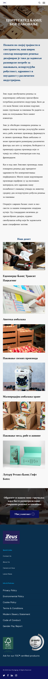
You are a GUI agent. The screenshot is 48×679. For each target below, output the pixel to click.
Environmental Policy (13, 596)
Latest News (7, 574)
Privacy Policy (10, 590)
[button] (44, 3)
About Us (6, 562)
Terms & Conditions (13, 608)
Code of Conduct (12, 620)
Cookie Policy (9, 602)
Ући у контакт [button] (22, 514)
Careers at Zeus (9, 568)
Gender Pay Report (12, 626)
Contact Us (7, 556)
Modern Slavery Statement (16, 614)
